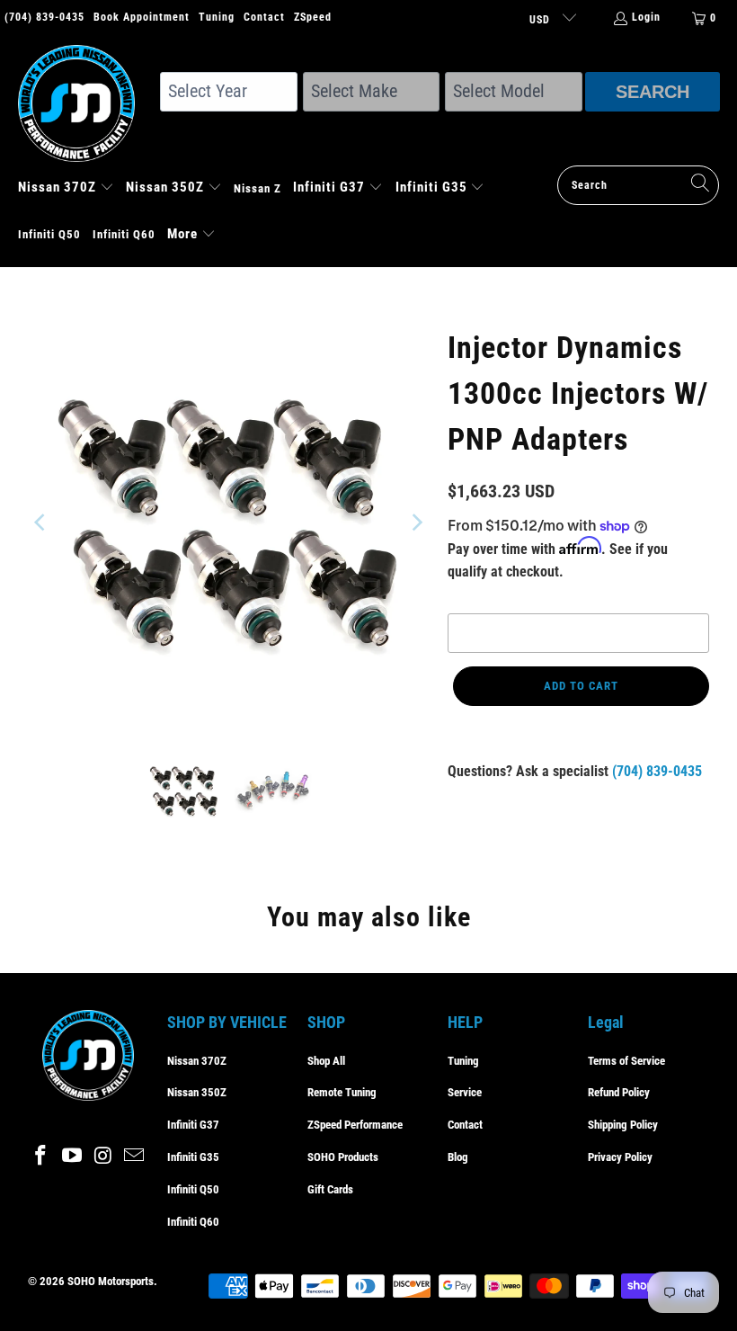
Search (652, 92)
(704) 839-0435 (44, 17)
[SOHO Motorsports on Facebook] (41, 1156)
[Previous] (41, 522)
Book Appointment (141, 17)
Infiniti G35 (193, 1157)
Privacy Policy (620, 1157)
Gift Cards (330, 1189)
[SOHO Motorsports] (85, 105)
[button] (66, 188)
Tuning (217, 17)
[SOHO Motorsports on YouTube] (71, 1156)
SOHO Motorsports (110, 1281)
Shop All (326, 1060)
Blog (458, 1157)
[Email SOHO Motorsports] (134, 1156)
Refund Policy (619, 1092)
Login (646, 17)
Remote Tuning (342, 1092)
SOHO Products (342, 1157)
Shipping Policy (623, 1124)
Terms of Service (626, 1060)
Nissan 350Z (196, 1092)
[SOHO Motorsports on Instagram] (103, 1156)
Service (465, 1092)
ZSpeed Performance (355, 1124)
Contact (264, 17)
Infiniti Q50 (193, 1189)
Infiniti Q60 (193, 1221)
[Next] (416, 522)
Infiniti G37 (193, 1124)
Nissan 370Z (196, 1060)
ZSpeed (313, 17)
